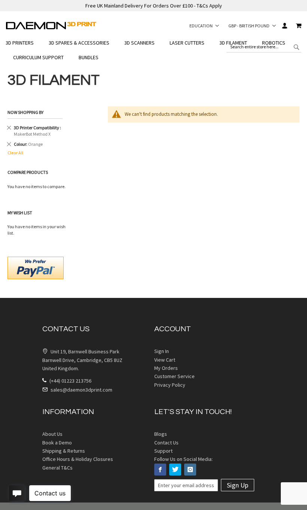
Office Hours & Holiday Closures (77, 459)
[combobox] (264, 46)
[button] (204, 25)
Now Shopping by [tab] (25, 112)
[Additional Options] (35, 267)
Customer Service (174, 376)
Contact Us (166, 442)
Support (163, 450)
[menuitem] (23, 43)
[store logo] (51, 25)
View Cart (164, 359)
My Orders (166, 368)
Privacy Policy (169, 384)
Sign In (284, 25)
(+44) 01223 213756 (69, 380)
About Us (52, 434)
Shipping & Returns (63, 450)
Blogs (160, 434)
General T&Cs (57, 467)
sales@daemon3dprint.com (80, 389)
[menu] (153, 50)
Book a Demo (57, 442)
